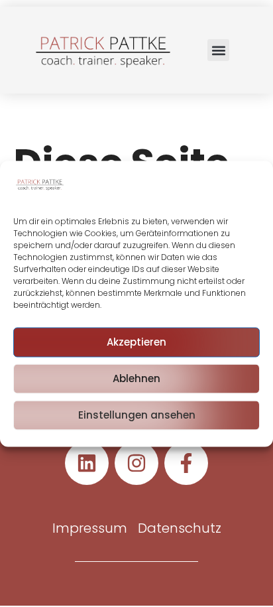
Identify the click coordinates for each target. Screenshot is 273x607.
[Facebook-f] (186, 463)
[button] (218, 50)
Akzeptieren (136, 342)
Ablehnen (136, 378)
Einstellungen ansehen (136, 415)
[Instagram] (136, 463)
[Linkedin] (87, 463)
